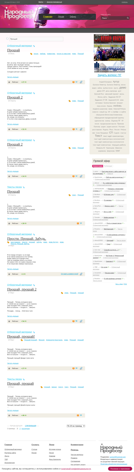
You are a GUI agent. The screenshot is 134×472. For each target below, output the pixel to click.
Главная (47, 16)
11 (76, 129)
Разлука (122, 127)
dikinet (96, 183)
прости (24, 242)
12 (76, 82)
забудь (39, 242)
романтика (51, 54)
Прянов (120, 124)
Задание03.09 (113, 100)
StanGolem (98, 177)
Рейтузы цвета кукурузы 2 (115, 177)
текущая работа (119, 145)
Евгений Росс (99, 94)
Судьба (116, 133)
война (100, 88)
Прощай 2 (15, 97)
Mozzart (41, 340)
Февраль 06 (100, 148)
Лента (7, 456)
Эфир (73, 16)
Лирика (109, 106)
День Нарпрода (55, 459)
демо (74, 54)
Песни (51, 453)
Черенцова (110, 148)
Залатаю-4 (109, 261)
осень (107, 121)
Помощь (75, 450)
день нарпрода (111, 91)
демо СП (101, 91)
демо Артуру (53, 242)
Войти (41, 2)
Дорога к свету (109, 206)
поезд (60, 387)
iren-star (97, 250)
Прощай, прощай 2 (22, 289)
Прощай (13, 50)
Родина (105, 130)
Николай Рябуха (119, 109)
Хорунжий (110, 240)
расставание (15, 242)
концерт (120, 103)
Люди (61, 16)
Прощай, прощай (20, 383)
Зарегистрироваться (54, 2)
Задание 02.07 (114, 97)
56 (76, 321)
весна (123, 85)
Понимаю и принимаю (120, 469)
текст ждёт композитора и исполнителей (109, 139)
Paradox (97, 229)
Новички (52, 456)
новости (95, 112)
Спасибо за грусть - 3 (111, 250)
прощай (32, 242)
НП (109, 112)
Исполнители (10, 463)
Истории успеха (55, 449)
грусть (116, 88)
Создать (35, 445)
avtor (96, 171)
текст (74, 195)
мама (110, 109)
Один (108, 244)
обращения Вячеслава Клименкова (109, 115)
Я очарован (108, 200)
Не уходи (104, 267)
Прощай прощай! (30, 340)
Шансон (118, 148)
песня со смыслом (63, 54)
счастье (123, 133)
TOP (6, 459)
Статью (34, 449)
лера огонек (101, 106)
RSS (125, 284)
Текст (98, 135)
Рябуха (123, 130)
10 (81, 223)
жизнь (122, 94)
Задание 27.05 (101, 100)
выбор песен (108, 88)
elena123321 (98, 223)
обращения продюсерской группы (109, 118)
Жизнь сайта (102, 97)
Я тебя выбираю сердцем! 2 (116, 234)
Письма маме (109, 273)
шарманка (102, 151)
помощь (125, 2)
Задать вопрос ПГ (109, 75)
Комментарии (77, 445)
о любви (114, 112)
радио (103, 127)
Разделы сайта (10, 453)
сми (93, 133)
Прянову (97, 127)
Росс (111, 130)
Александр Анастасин (54, 340)
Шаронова (111, 151)
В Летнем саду (109, 194)
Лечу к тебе (107, 211)
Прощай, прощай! (21, 336)
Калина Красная (110, 103)
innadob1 (97, 273)
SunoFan (97, 206)
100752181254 (99, 189)
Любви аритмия (109, 217)
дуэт (119, 91)
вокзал (54, 387)
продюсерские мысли (108, 124)
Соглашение (75, 461)
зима (122, 100)
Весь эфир (119, 284)
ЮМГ (118, 151)
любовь (42, 54)
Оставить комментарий (69, 274)
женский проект (112, 94)
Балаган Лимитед (99, 85)
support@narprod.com (118, 457)
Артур (116, 81)
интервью (99, 103)
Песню (34, 453)
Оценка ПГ (116, 121)
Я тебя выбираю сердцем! (112, 278)
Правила (74, 458)
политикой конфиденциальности (76, 468)
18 (76, 368)
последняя (26, 429)
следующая (30, 425)
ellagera (97, 211)
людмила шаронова (100, 109)
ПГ (123, 121)
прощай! (80, 340)
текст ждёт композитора (113, 136)
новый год (103, 112)
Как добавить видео (78, 465)
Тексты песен (14, 187)
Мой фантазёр (108, 229)
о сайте (122, 112)
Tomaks (97, 217)
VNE (95, 267)
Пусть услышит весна (114, 223)
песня (36, 54)
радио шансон (112, 127)
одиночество (99, 121)
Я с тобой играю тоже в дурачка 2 (114, 183)
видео (94, 88)
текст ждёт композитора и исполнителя (109, 142)
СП (111, 132)
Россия (117, 130)
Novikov (97, 194)
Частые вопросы (77, 455)
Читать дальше (13, 77)
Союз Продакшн (102, 133)
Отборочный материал (19, 45)
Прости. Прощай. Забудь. (26, 239)
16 (81, 415)
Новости (110, 173)
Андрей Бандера (105, 82)
